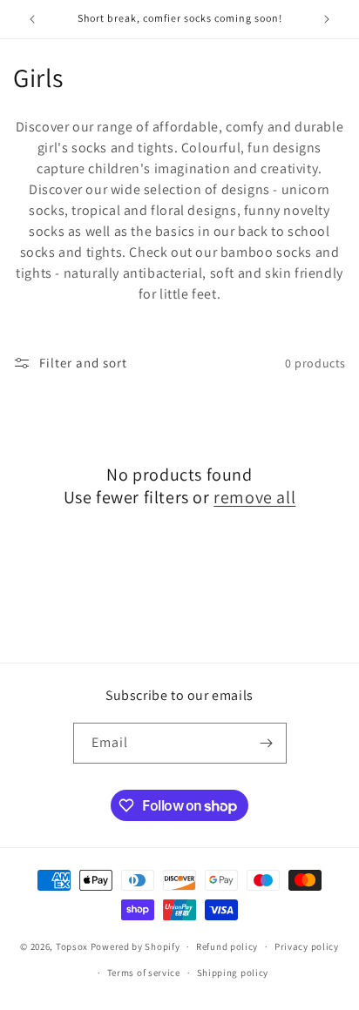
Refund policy (227, 946)
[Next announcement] (327, 19)
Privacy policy (306, 946)
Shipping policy (233, 972)
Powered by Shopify (135, 946)
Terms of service (143, 972)
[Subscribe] (266, 743)
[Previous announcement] (32, 19)
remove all (254, 497)
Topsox (72, 946)
